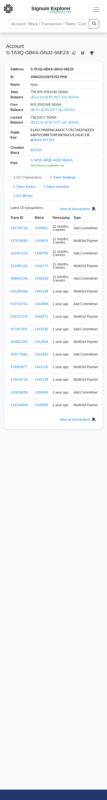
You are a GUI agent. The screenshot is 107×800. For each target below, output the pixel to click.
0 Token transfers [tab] (56, 187)
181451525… (20, 253)
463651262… (20, 342)
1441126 (41, 367)
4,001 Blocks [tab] (23, 196)
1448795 (41, 253)
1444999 (41, 304)
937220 (36, 150)
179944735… (20, 380)
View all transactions (75, 209)
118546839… (20, 405)
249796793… (20, 228)
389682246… (20, 278)
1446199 (41, 291)
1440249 (41, 380)
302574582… (20, 354)
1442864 (41, 342)
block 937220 (44, 140)
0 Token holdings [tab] (63, 177)
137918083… (20, 241)
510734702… (20, 304)
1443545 (41, 329)
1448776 (41, 266)
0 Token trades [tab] (24, 187)
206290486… (20, 291)
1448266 (41, 278)
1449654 (41, 241)
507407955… (20, 329)
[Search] (94, 23)
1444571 (41, 317)
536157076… (20, 317)
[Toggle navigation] (96, 9)
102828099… (20, 392)
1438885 (41, 405)
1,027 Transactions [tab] (27, 177)
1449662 (41, 228)
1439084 (41, 392)
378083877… (20, 367)
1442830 (41, 354)
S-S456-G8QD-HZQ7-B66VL (51, 160)
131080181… (20, 266)
